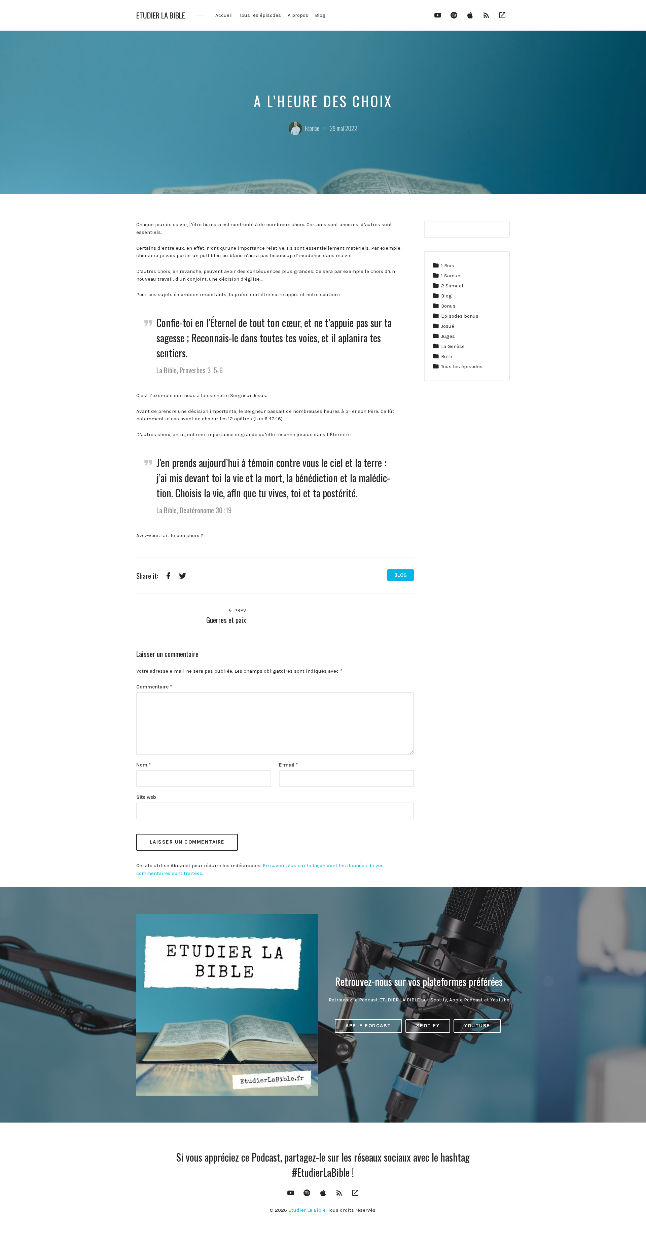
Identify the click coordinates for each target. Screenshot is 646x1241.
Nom (143, 765)
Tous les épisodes (260, 15)
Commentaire (154, 687)
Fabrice (312, 128)
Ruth (446, 356)
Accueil (224, 15)
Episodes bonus (459, 316)
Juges (448, 336)
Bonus (448, 306)
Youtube (477, 1026)
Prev (239, 610)
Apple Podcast (368, 1026)
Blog (320, 15)
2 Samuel (452, 286)
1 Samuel (451, 276)
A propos (298, 15)
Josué (447, 326)
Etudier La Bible (160, 15)
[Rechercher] (500, 229)
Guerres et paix (226, 619)
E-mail (288, 765)
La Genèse (453, 346)
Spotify (428, 1026)
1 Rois (447, 265)
